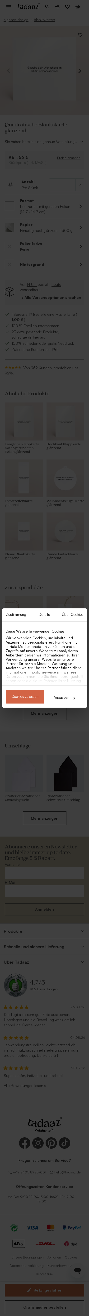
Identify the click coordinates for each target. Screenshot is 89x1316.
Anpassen (61, 697)
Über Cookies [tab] (73, 614)
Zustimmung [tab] (16, 614)
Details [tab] (44, 614)
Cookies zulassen (24, 696)
